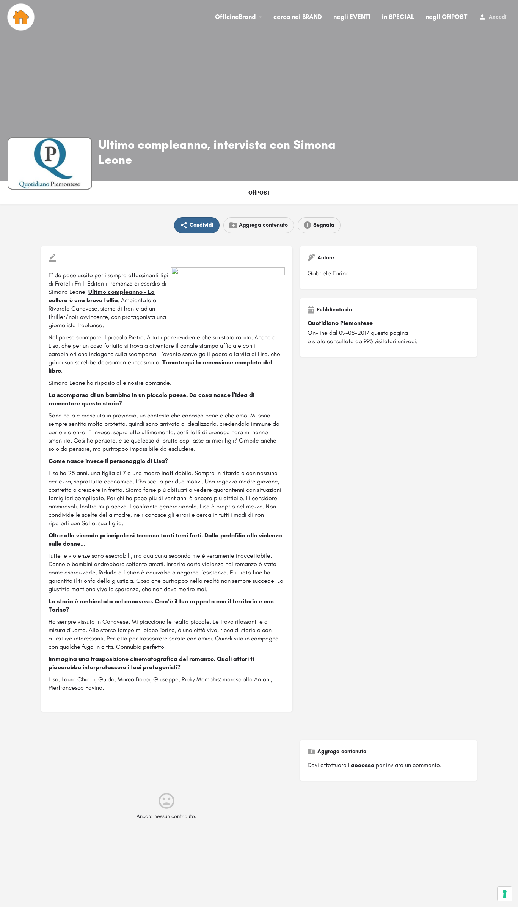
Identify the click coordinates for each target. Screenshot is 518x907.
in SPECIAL (398, 16)
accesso (362, 765)
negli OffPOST (446, 16)
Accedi (498, 17)
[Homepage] (22, 17)
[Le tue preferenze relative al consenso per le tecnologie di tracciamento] (505, 894)
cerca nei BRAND (297, 16)
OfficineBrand (235, 16)
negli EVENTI (351, 16)
